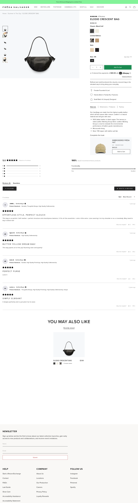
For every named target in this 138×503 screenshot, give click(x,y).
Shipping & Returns (127, 76)
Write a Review (127, 189)
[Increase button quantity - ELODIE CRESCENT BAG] (100, 67)
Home (4, 13)
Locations (40, 478)
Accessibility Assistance (12, 496)
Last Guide (7, 487)
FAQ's (5, 482)
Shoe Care (6, 492)
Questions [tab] (16, 183)
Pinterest (73, 482)
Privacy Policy (41, 492)
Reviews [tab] (6, 183)
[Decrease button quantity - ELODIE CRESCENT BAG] (92, 67)
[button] (111, 16)
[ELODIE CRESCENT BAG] (69, 344)
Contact (6, 478)
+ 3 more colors (67, 363)
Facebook (74, 478)
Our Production (42, 482)
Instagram (74, 473)
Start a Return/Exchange (12, 473)
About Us (39, 473)
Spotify (73, 487)
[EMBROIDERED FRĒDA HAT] (100, 146)
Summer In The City (14, 13)
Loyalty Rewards (42, 496)
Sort (120, 197)
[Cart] (134, 7)
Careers (39, 487)
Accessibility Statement (11, 501)
